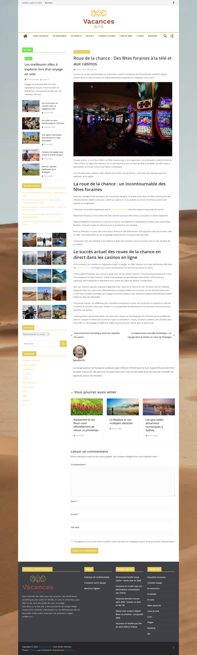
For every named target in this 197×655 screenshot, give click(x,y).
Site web (75, 527)
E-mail (75, 514)
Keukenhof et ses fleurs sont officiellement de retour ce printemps (85, 425)
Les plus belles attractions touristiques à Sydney (155, 425)
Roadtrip (152, 36)
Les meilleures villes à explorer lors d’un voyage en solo (44, 69)
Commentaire (78, 464)
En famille (76, 36)
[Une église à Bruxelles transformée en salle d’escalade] (31, 140)
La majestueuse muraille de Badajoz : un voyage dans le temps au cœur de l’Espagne (149, 335)
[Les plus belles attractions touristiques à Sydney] (159, 400)
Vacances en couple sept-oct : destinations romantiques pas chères (129, 589)
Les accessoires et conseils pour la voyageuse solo (50, 106)
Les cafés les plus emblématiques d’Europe (53, 121)
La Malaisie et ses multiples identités (121, 421)
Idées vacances (41, 36)
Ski (23, 404)
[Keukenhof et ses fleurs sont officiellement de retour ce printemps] (87, 400)
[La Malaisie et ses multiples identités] (123, 400)
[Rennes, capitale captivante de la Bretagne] (31, 171)
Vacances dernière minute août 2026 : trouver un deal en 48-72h (128, 602)
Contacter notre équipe (95, 583)
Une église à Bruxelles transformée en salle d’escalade (52, 138)
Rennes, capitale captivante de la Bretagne (49, 169)
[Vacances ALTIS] (25, 36)
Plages (140, 36)
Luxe (24, 391)
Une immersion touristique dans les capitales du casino (97, 335)
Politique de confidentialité (96, 577)
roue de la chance (119, 209)
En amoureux (60, 36)
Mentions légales (92, 588)
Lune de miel (126, 36)
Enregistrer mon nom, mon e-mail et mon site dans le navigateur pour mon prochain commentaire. (124, 541)
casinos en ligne (84, 267)
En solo (90, 36)
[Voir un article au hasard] (171, 36)
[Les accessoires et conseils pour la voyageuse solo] (31, 108)
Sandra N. (93, 69)
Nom (74, 501)
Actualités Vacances (82, 52)
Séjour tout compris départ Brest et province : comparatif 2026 (129, 614)
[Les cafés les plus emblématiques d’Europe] (31, 123)
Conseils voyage (106, 36)
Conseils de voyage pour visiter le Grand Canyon (53, 153)
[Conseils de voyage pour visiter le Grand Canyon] (31, 155)
